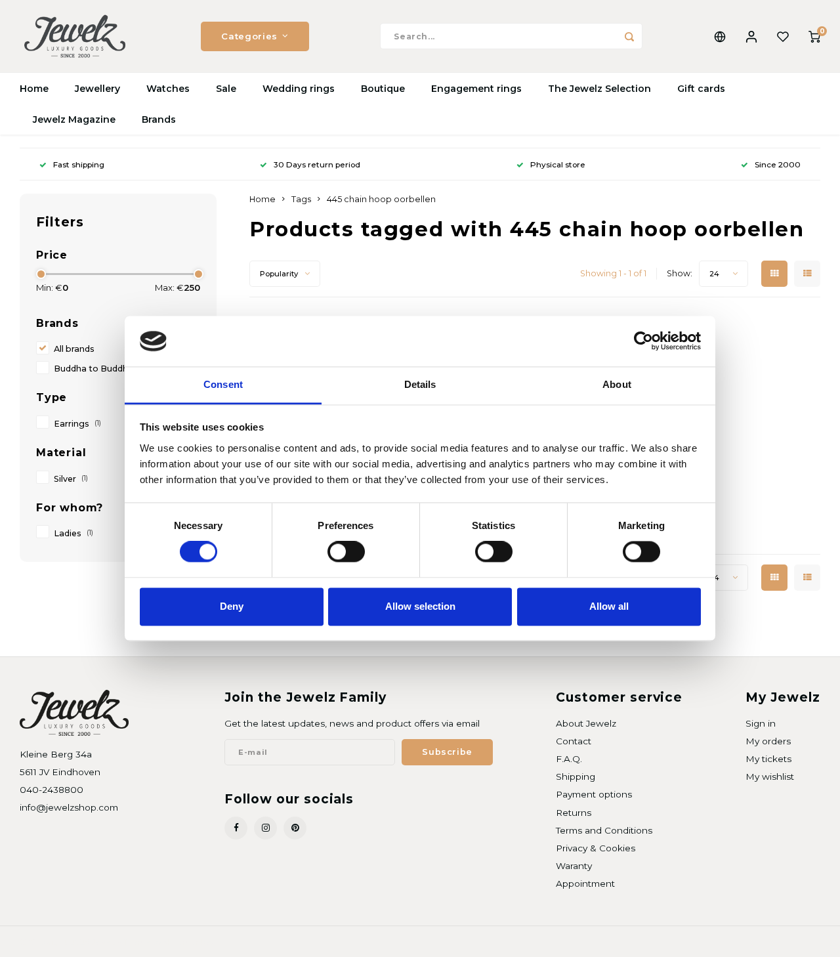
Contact (573, 741)
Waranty (574, 866)
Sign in (761, 723)
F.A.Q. (569, 759)
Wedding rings (298, 89)
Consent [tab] (223, 384)
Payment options (594, 794)
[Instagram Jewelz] (265, 828)
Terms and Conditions (604, 830)
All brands (74, 349)
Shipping (575, 776)
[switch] (346, 552)
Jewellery (97, 89)
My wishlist (770, 776)
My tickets (768, 759)
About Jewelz (586, 723)
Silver (71, 479)
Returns (573, 812)
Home (34, 89)
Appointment (585, 883)
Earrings (77, 424)
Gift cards (701, 89)
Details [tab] (420, 384)
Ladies (73, 533)
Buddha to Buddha (93, 368)
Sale (226, 89)
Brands (159, 119)
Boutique (383, 89)
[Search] (629, 36)
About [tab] (616, 384)
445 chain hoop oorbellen (381, 199)
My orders (768, 741)
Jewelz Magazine (74, 119)
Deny (231, 606)
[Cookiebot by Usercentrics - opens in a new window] (643, 341)
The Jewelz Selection (599, 89)
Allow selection (420, 606)
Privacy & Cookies (595, 848)
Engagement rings (476, 89)
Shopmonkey (188, 941)
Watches (168, 89)
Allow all (609, 606)
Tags (301, 199)
